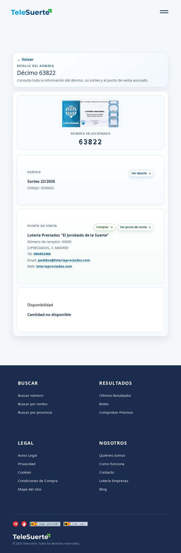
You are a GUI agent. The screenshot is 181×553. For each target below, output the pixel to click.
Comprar (102, 227)
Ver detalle (139, 173)
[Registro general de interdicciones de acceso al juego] (24, 524)
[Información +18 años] (15, 524)
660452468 (42, 254)
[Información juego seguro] (75, 524)
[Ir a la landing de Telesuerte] (46, 536)
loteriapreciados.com (54, 266)
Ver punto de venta (133, 227)
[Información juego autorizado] (45, 524)
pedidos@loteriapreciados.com (64, 260)
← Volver (25, 59)
